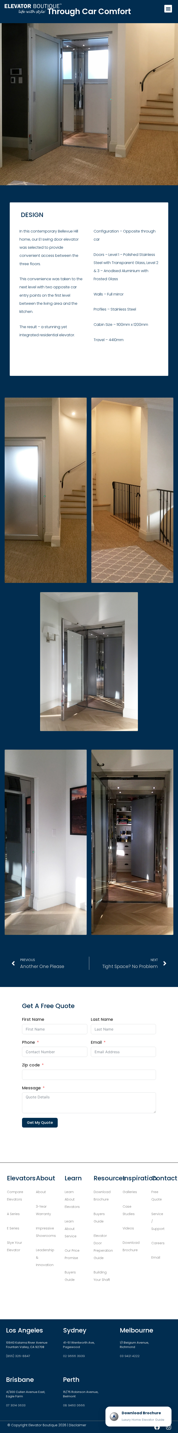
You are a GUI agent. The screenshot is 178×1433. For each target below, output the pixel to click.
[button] (168, 9)
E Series (13, 1228)
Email (96, 1042)
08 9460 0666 (74, 1405)
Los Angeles (24, 1330)
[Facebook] (157, 1427)
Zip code (31, 1065)
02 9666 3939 (74, 1356)
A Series (13, 1214)
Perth (71, 1379)
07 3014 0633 (15, 1405)
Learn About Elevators (72, 1199)
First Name (33, 1019)
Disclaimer (77, 1425)
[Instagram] (168, 1427)
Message (31, 1088)
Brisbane (20, 1379)
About (41, 1192)
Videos (129, 1228)
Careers (158, 1243)
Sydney (74, 1330)
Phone (28, 1042)
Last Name (102, 1019)
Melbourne (136, 1330)
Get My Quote (40, 1122)
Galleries (130, 1192)
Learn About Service (70, 1228)
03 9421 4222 (130, 1356)
